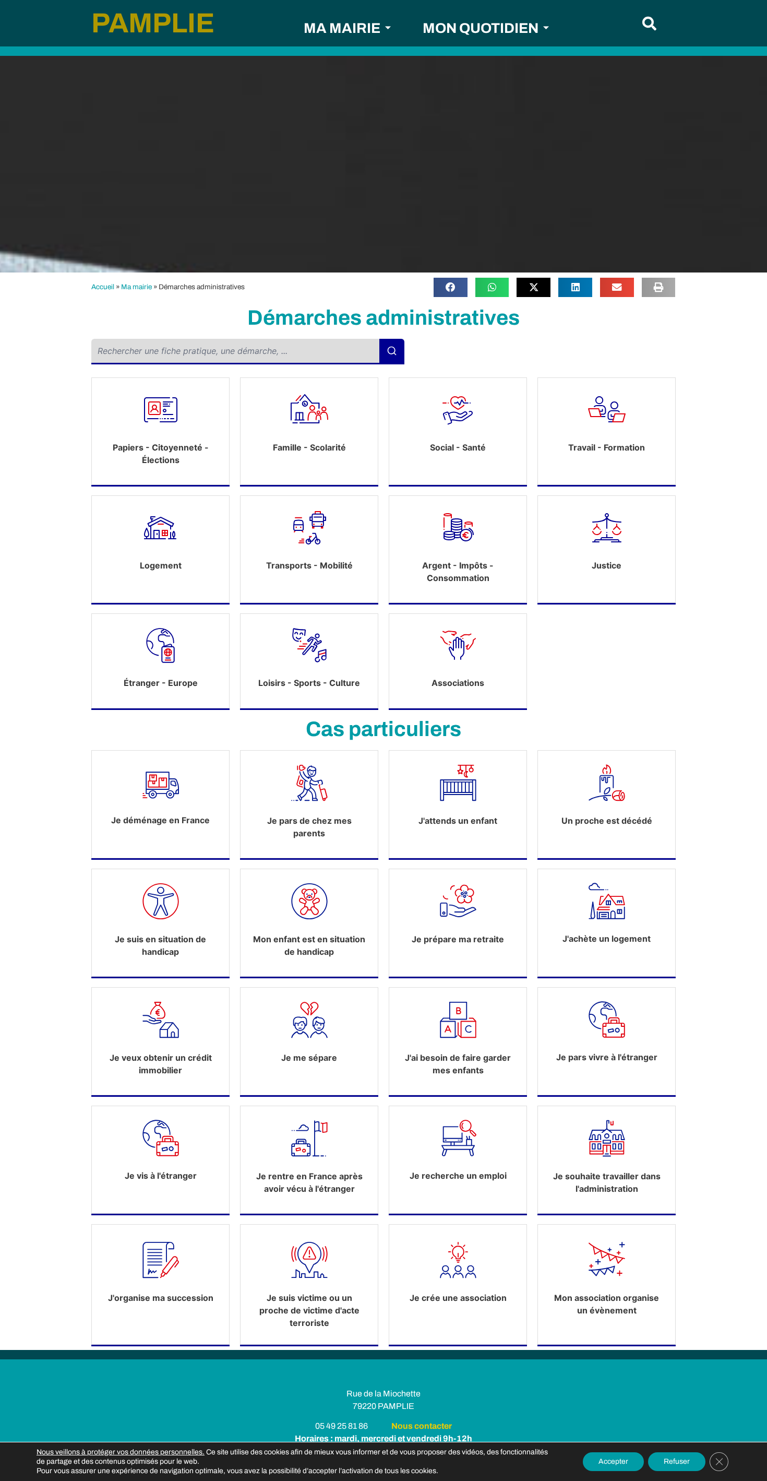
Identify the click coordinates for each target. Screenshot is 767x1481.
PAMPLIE (152, 23)
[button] (649, 23)
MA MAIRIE (342, 28)
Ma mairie (136, 287)
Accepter (613, 1461)
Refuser (677, 1461)
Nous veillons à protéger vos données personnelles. (121, 1452)
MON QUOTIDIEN (480, 28)
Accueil (102, 287)
